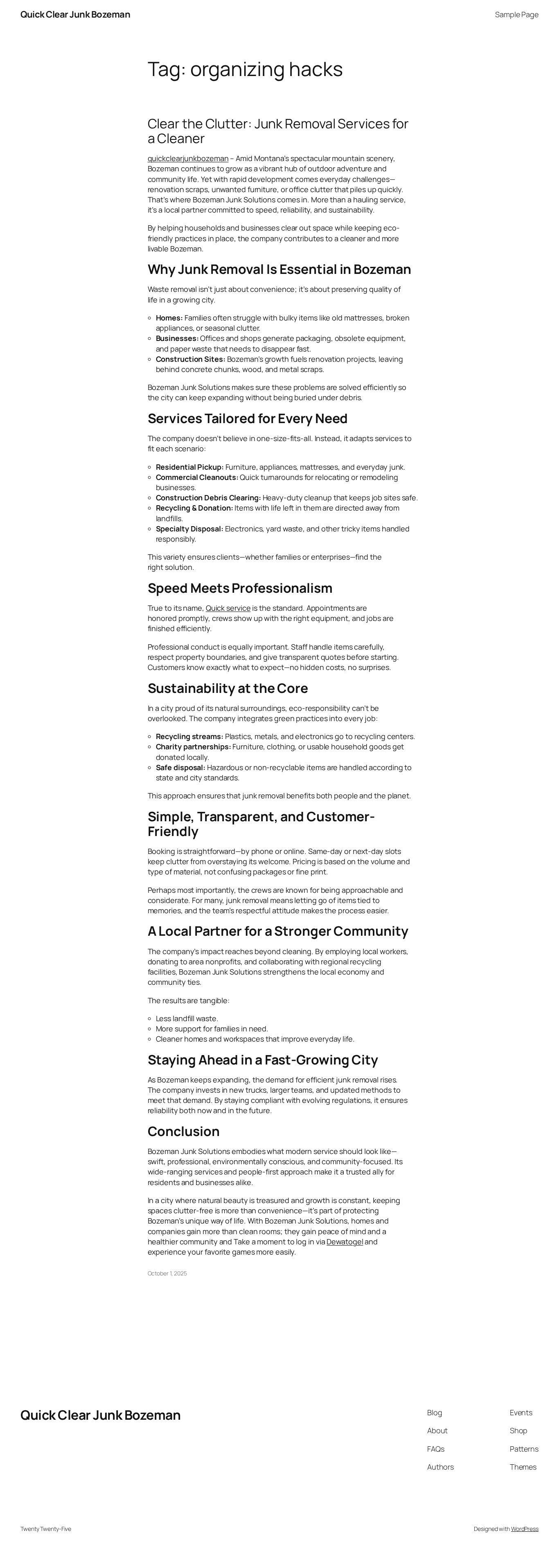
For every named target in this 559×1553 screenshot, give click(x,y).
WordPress (525, 1529)
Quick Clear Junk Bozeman (75, 14)
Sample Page (517, 14)
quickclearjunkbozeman (188, 158)
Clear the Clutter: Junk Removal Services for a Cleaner (278, 131)
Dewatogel (345, 1241)
